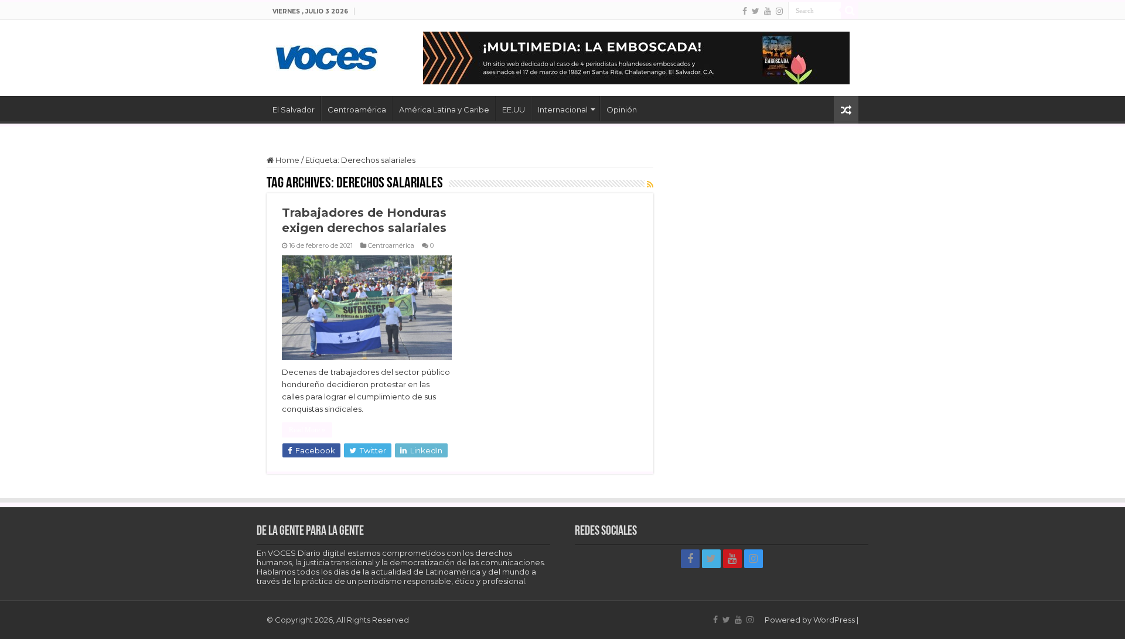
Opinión (621, 109)
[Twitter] (756, 11)
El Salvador (293, 109)
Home (286, 160)
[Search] (849, 10)
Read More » (307, 430)
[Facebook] (744, 11)
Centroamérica (357, 109)
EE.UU (513, 109)
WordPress (834, 619)
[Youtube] (767, 11)
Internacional (563, 109)
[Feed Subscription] (650, 184)
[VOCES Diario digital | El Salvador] (326, 55)
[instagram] (779, 11)
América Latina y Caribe (444, 109)
